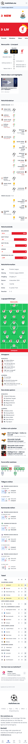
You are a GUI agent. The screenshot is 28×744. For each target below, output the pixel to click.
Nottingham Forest (11, 609)
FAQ (16, 709)
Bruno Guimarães (7, 110)
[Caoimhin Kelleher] (14, 345)
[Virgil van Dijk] (10, 341)
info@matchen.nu (6, 735)
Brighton (8, 613)
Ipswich (8, 656)
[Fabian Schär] (10, 311)
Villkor (23, 709)
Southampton (9, 659)
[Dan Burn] (17, 311)
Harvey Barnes (7, 138)
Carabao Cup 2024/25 (10, 523)
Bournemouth (9, 616)
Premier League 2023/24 (11, 486)
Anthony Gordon (6, 125)
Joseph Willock (7, 116)
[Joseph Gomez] (17, 341)
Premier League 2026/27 (11, 554)
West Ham (8, 635)
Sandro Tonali (7, 119)
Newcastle (8, 598)
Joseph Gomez (20, 172)
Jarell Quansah (22, 206)
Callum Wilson (7, 127)
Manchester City (10, 591)
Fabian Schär (7, 109)
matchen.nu (14, 703)
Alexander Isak (7, 180)
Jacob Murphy (7, 137)
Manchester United (11, 638)
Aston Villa (9, 604)
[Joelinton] (23, 317)
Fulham (8, 623)
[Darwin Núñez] (14, 327)
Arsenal (8, 588)
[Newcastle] (23, 16)
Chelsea (8, 595)
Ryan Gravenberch (21, 165)
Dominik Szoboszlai (22, 168)
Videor (20, 38)
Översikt (3, 38)
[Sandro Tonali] (5, 317)
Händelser (12, 38)
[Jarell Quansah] (24, 341)
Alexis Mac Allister (22, 217)
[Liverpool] (23, 29)
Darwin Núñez (20, 141)
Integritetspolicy (14, 711)
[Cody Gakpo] (5, 332)
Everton (8, 632)
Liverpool (8, 585)
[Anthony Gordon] (23, 322)
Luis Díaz (22, 162)
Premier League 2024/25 (7, 7)
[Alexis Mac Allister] (7, 336)
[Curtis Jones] (14, 332)
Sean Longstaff (7, 121)
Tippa (10, 709)
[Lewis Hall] (24, 311)
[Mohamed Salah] (23, 332)
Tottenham (9, 647)
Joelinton (6, 115)
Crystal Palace (9, 628)
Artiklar (3, 709)
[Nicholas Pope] (14, 305)
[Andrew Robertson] (3, 341)
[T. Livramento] (3, 311)
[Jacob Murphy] (5, 322)
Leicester (8, 653)
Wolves (8, 642)
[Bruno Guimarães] (14, 317)
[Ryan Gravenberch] (21, 336)
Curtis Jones (21, 188)
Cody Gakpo (21, 160)
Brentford (8, 619)
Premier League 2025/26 (11, 534)
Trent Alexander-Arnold (20, 133)
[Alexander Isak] (14, 322)
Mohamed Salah (21, 130)
